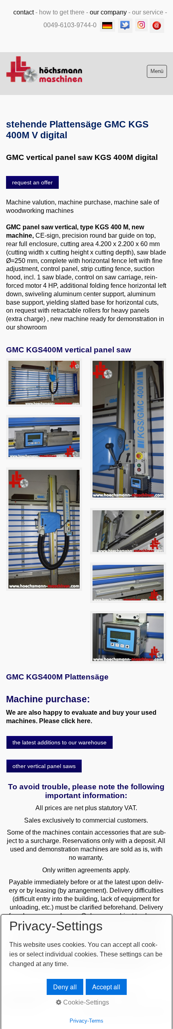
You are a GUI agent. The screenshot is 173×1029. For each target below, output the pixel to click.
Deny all (65, 986)
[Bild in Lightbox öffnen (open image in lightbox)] (44, 382)
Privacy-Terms (86, 1021)
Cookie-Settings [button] (85, 1002)
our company (108, 12)
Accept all (106, 986)
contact (23, 12)
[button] (32, 182)
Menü (156, 71)
